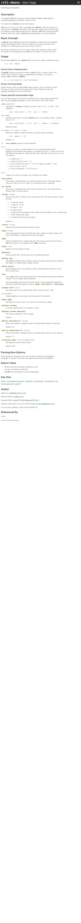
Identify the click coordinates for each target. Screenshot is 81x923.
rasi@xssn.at (18, 397)
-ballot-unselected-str (12, 330)
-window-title (7, 288)
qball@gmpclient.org (17, 393)
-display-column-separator (13, 311)
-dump (3, 239)
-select (4, 225)
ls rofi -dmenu (12, 64)
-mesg (3, 231)
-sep (3, 104)
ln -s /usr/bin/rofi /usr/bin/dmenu (21, 80)
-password (5, 252)
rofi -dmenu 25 (17, 136)
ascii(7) (18, 384)
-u (2, 173)
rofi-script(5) (12, 100)
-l (2, 130)
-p (2, 115)
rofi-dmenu (18, 2)
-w (2, 294)
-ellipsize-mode (8, 340)
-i (2, 143)
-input (4, 246)
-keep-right (6, 300)
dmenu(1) (12, 20)
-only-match (6, 179)
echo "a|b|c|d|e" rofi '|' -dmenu (28, 112)
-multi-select (7, 266)
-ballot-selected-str (11, 321)
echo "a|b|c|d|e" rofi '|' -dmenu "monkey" (34, 123)
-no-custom (6, 186)
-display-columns (9, 305)
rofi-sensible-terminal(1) (15, 381)
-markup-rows (7, 258)
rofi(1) (3, 381)
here (31, 24)
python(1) (9, 151)
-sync (3, 274)
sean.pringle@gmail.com (45, 404)
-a (2, 147)
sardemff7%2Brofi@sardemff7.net (25, 400)
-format (4, 194)
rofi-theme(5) (38, 381)
